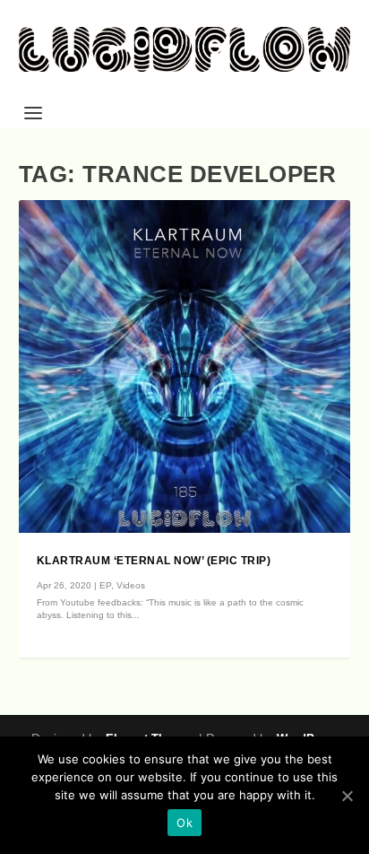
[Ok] (347, 796)
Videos (130, 585)
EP (105, 585)
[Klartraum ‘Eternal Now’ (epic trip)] (185, 366)
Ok (184, 822)
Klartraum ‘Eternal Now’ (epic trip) (154, 560)
